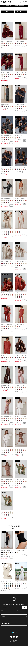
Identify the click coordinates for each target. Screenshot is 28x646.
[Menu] (1, 2)
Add (12, 48)
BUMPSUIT (15, 640)
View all (14, 528)
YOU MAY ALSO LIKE (14, 526)
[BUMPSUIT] (7, 2)
